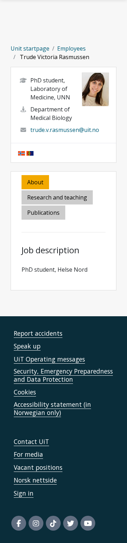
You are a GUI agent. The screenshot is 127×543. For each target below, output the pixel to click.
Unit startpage (30, 48)
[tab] (44, 213)
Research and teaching (57, 197)
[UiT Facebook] (18, 523)
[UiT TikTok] (53, 523)
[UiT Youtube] (87, 523)
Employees (71, 48)
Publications (43, 212)
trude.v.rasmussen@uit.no (64, 130)
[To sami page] (30, 153)
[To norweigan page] (21, 153)
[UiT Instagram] (36, 523)
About (35, 182)
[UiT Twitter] (70, 523)
